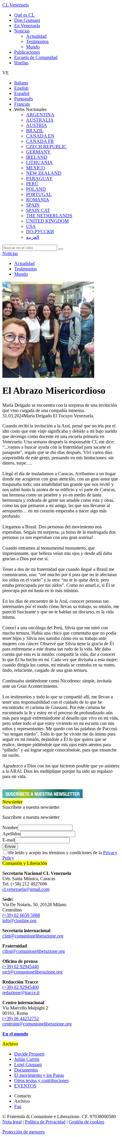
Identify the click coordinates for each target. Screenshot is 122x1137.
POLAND (36, 189)
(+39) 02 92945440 (20, 966)
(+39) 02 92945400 (20, 987)
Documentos (26, 1069)
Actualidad (36, 36)
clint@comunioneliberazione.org (32, 935)
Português (23, 98)
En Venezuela (27, 25)
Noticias (22, 30)
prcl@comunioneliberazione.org (32, 971)
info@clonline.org (19, 920)
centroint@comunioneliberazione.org (37, 1023)
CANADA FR (40, 141)
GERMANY (38, 151)
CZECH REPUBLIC (46, 146)
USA (31, 226)
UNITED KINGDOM (47, 220)
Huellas (21, 62)
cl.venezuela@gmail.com (25, 889)
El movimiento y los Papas (39, 1075)
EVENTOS (25, 1085)
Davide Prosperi (29, 1053)
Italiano (21, 82)
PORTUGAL (39, 194)
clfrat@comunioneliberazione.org (33, 951)
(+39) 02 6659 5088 (21, 915)
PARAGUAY (39, 178)
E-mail (8, 839)
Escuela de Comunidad (35, 57)
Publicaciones (27, 52)
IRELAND (36, 157)
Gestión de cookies (86, 1121)
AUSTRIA (36, 125)
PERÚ (32, 183)
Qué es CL (24, 14)
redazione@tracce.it (20, 992)
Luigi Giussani (28, 1064)
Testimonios (37, 41)
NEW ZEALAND (43, 173)
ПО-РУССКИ (40, 231)
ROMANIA (37, 199)
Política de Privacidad (45, 1121)
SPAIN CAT (38, 210)
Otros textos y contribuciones (41, 1080)
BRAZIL (35, 130)
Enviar (10, 846)
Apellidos (11, 833)
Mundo (33, 46)
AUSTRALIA (40, 119)
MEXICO (35, 167)
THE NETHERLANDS (49, 215)
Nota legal (12, 1121)
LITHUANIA (39, 162)
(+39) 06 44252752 (20, 1018)
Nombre (10, 827)
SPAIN (33, 205)
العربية (32, 237)
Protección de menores (23, 1131)
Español (21, 93)
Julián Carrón (26, 1059)
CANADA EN (40, 135)
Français (22, 104)
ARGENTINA (40, 114)
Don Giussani (27, 20)
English (21, 88)
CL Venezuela (15, 4)
